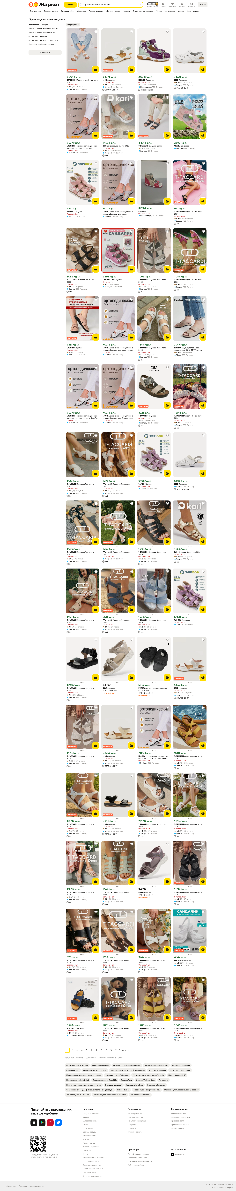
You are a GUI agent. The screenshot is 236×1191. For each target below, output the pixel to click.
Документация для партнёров (140, 1161)
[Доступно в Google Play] (42, 1125)
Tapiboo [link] (70, 212)
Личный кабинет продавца (138, 1154)
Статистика (10, 1186)
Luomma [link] (70, 146)
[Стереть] (140, 4)
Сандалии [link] (109, 80)
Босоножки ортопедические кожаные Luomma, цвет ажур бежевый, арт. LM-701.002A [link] (82, 147)
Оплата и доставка (135, 1117)
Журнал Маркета (134, 1132)
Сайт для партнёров (136, 1165)
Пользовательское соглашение (31, 1186)
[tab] (35, 11)
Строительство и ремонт (93, 1169)
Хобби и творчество (91, 1147)
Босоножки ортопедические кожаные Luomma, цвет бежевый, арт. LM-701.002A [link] (118, 417)
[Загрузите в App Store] (33, 1125)
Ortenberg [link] (72, 80)
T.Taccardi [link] (179, 212)
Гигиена (86, 1125)
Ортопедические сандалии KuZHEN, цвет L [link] (152, 689)
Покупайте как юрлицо (137, 1121)
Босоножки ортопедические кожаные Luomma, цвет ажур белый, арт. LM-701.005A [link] (118, 349)
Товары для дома (89, 1136)
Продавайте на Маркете (137, 1158)
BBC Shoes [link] (178, 960)
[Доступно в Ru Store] (58, 1125)
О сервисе (132, 1125)
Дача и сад (87, 1150)
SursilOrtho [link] (108, 280)
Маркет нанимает (178, 1128)
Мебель (86, 1117)
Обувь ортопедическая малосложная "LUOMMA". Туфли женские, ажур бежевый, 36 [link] (187, 349)
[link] (77, 1065)
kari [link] (104, 146)
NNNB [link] (105, 688)
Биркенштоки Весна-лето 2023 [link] (82, 81)
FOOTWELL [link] (71, 1029)
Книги (85, 1154)
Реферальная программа (181, 1117)
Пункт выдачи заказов (180, 1125)
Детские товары (89, 1172)
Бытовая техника (89, 1121)
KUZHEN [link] (141, 688)
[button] (73, 24)
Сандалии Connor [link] (150, 146)
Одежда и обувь (89, 1132)
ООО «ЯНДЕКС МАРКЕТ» (223, 1184)
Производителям (178, 1121)
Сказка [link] (177, 146)
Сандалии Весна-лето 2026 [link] (116, 146)
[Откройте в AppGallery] (50, 1125)
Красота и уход (89, 1143)
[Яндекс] (230, 1188)
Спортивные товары (91, 1161)
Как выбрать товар (135, 1113)
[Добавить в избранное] (96, 31)
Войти (203, 4)
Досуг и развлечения (91, 1113)
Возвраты (132, 1128)
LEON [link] (105, 80)
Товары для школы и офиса (93, 1158)
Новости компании (178, 1113)
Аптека (86, 1139)
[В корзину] (95, 69)
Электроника (88, 1128)
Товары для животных (92, 1165)
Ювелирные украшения (92, 1176)
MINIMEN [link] (141, 80)
